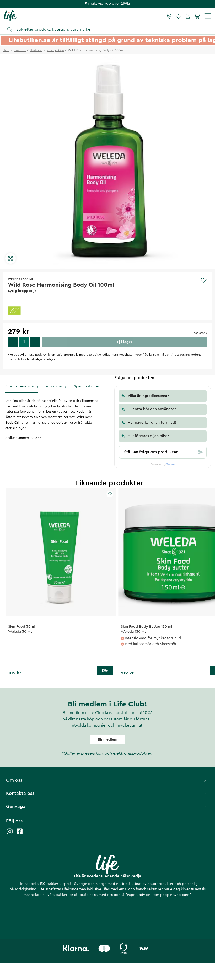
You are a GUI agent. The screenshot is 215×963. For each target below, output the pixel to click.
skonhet (20, 50)
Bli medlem (107, 739)
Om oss (14, 780)
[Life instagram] (10, 834)
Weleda (14, 279)
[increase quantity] (35, 342)
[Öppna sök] (110, 29)
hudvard (36, 50)
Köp (105, 670)
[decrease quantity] (13, 342)
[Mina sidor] (188, 16)
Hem (6, 50)
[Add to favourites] (203, 280)
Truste (170, 464)
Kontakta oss (20, 793)
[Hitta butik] (169, 16)
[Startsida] (10, 16)
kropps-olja (55, 50)
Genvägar (16, 806)
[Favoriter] (178, 16)
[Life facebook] (20, 834)
